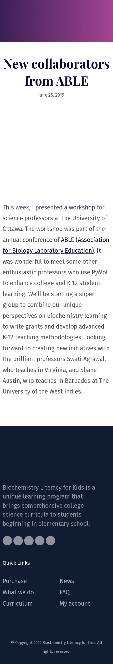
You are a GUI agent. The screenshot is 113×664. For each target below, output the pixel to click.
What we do (18, 592)
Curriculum (18, 603)
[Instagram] (39, 540)
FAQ (65, 592)
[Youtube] (29, 540)
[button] (106, 21)
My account (75, 603)
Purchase (15, 581)
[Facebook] (7, 540)
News (67, 581)
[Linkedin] (50, 540)
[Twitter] (18, 540)
